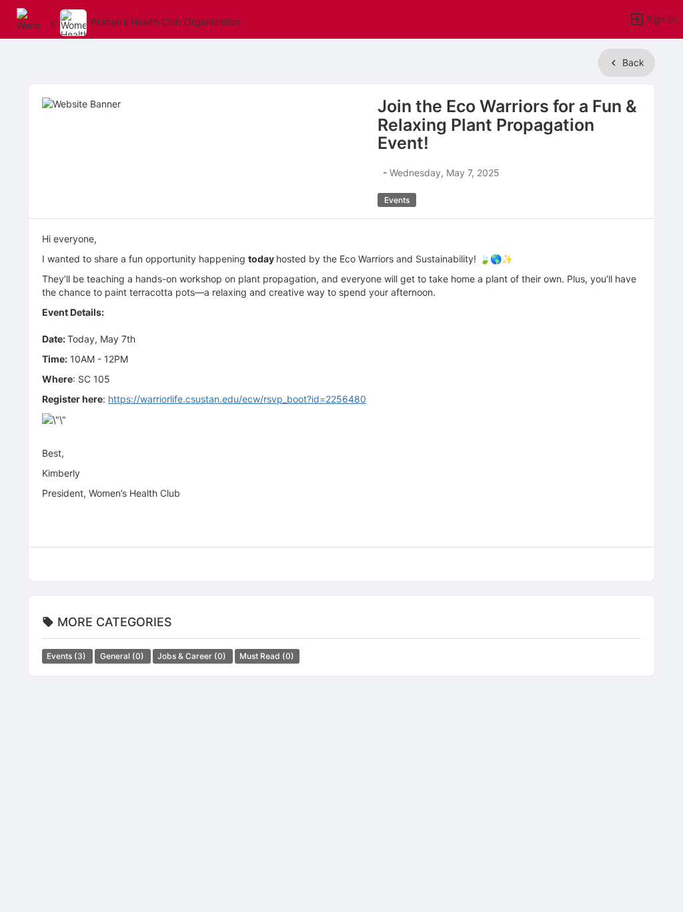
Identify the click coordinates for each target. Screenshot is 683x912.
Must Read (266, 656)
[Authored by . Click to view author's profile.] (379, 172)
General (123, 656)
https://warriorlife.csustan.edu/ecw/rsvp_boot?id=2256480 (237, 399)
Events (67, 656)
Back (632, 62)
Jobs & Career (192, 656)
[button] (28, 18)
